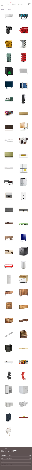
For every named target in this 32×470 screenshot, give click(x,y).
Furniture (3, 9)
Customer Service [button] (6, 455)
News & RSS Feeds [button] (6, 458)
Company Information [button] (6, 464)
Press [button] (2, 461)
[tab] (16, 455)
